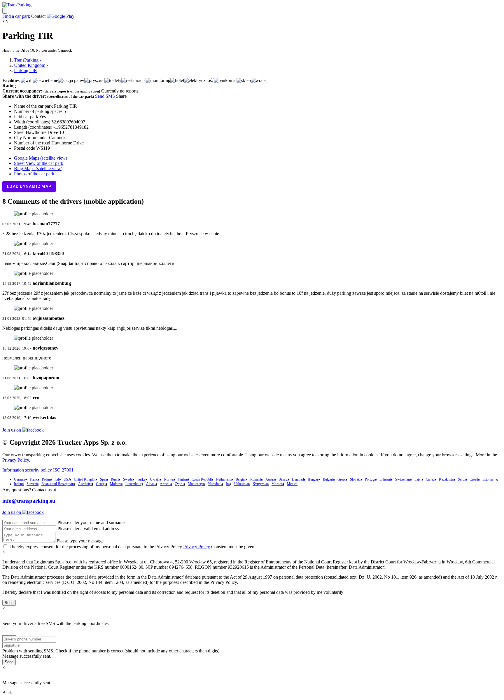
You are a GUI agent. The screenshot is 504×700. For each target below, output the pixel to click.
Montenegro (196, 484)
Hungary (314, 479)
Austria (270, 479)
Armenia (166, 484)
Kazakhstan (447, 479)
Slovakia (356, 479)
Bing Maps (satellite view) (38, 168)
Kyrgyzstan (261, 484)
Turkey (142, 479)
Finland (183, 479)
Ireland (19, 484)
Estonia (487, 479)
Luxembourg (134, 484)
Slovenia (32, 484)
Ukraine (155, 479)
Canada (431, 479)
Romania (256, 479)
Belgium (241, 479)
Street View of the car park (38, 163)
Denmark (298, 479)
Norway (169, 479)
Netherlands (224, 479)
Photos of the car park (34, 173)
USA (67, 479)
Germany (20, 479)
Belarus (284, 479)
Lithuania (385, 479)
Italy (58, 479)
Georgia (101, 484)
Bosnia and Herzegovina (58, 484)
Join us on (12, 429)
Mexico (292, 484)
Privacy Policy (196, 546)
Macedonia (215, 484)
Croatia (475, 479)
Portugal (371, 479)
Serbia (462, 479)
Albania (151, 484)
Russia (115, 479)
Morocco (278, 484)
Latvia (418, 479)
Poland (47, 479)
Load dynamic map (29, 186)
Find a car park (16, 16)
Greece (342, 479)
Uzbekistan (242, 484)
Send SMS (105, 96)
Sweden (128, 479)
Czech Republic (202, 479)
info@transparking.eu (28, 501)
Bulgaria (329, 479)
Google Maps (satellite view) (40, 158)
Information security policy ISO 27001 (38, 469)
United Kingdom (85, 479)
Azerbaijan (85, 484)
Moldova (116, 484)
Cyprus (180, 484)
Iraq (228, 484)
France (34, 479)
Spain (104, 479)
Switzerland (403, 479)
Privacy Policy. (16, 460)
